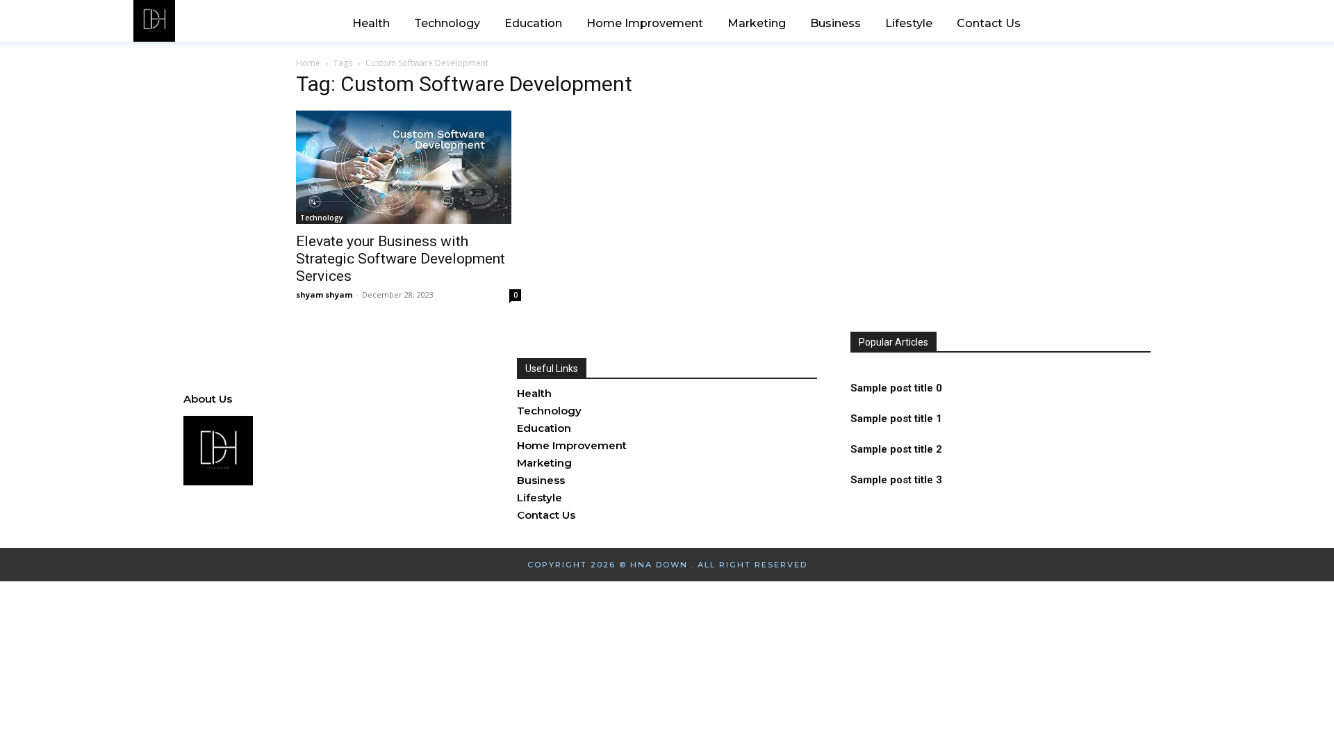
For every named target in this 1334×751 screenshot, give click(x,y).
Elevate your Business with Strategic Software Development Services (400, 258)
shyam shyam (324, 294)
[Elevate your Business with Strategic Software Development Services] (408, 167)
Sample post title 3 (896, 480)
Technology (321, 218)
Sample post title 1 (896, 418)
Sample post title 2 (896, 449)
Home (308, 63)
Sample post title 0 (896, 388)
